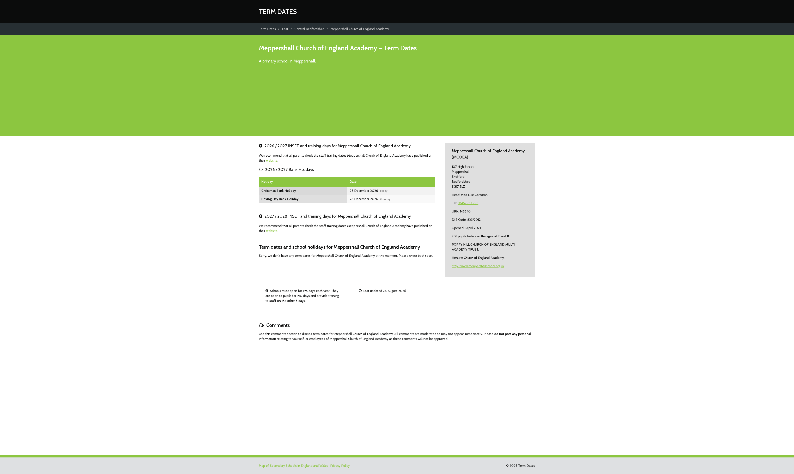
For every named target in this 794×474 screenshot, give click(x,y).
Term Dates (278, 11)
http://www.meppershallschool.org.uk (478, 266)
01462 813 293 (468, 203)
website (271, 160)
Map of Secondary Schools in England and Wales (293, 466)
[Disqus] (397, 396)
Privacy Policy (340, 466)
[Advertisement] (397, 102)
